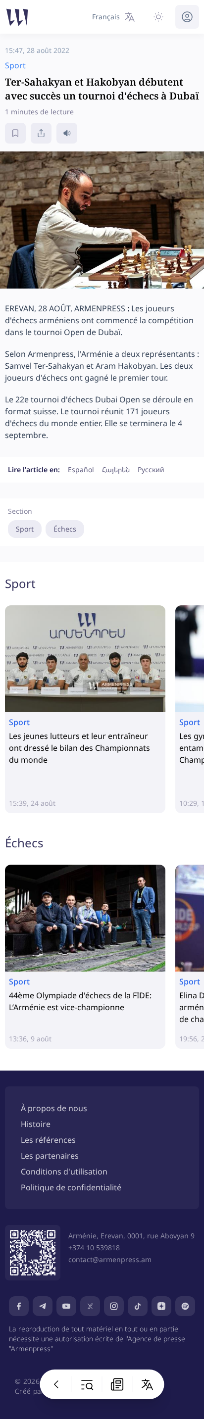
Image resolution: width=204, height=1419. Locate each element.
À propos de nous (54, 1108)
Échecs (64, 529)
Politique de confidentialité (71, 1187)
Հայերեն (116, 469)
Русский (151, 469)
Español (81, 469)
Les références (48, 1139)
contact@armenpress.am (110, 1259)
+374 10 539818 (94, 1247)
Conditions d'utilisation (64, 1171)
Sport (25, 529)
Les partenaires (50, 1155)
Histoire (36, 1124)
